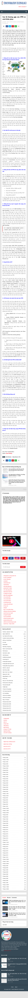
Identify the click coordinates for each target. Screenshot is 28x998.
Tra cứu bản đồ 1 (7, 597)
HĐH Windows (21, 21)
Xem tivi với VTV (7, 748)
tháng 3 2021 (14, 802)
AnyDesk (5, 581)
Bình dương (6, 727)
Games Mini (14, 644)
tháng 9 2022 (14, 789)
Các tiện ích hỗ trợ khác (14, 636)
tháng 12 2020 (14, 808)
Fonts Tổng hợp (7, 579)
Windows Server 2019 (14, 708)
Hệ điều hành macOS (14, 657)
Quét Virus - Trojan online (9, 623)
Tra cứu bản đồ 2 (7, 598)
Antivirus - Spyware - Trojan (14, 631)
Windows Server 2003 (14, 701)
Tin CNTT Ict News (8, 732)
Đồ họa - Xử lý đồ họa (14, 640)
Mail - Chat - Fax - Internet (14, 672)
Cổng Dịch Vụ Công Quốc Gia (10, 575)
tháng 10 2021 (14, 795)
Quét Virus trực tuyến (8, 613)
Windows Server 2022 (14, 710)
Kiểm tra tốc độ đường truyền (10, 621)
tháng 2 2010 (14, 855)
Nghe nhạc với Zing (8, 744)
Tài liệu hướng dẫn (14, 684)
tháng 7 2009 (14, 870)
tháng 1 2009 (14, 882)
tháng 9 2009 (14, 865)
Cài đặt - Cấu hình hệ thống (14, 638)
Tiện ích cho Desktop (14, 695)
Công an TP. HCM (7, 729)
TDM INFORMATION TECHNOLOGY (17, 989)
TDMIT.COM (14, 687)
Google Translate (7, 614)
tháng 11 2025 (14, 759)
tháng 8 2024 (14, 770)
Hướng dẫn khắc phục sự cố (14, 663)
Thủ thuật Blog (14, 693)
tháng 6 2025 (14, 763)
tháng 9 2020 (14, 814)
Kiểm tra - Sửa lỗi (14, 667)
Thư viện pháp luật (8, 589)
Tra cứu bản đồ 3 (7, 600)
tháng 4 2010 (14, 853)
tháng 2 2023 (14, 787)
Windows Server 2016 (14, 706)
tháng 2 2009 (14, 880)
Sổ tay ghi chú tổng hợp (14, 682)
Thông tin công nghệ (14, 689)
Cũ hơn (24, 489)
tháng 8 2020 (14, 816)
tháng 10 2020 (14, 812)
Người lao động (7, 731)
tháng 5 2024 (14, 774)
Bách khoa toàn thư (8, 591)
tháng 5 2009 (14, 874)
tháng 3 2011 (14, 840)
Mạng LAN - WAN (14, 674)
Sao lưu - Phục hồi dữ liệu (14, 680)
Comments (14, 897)
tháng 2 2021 (14, 804)
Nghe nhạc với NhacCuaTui (9, 741)
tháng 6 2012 (14, 833)
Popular (4, 897)
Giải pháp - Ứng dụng (14, 646)
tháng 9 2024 (14, 768)
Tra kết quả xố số (7, 602)
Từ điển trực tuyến (7, 593)
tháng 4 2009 (14, 876)
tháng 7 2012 (14, 831)
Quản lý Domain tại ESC (9, 618)
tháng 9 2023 (14, 778)
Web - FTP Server (14, 699)
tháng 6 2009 (14, 872)
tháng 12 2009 (14, 859)
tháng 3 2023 (14, 785)
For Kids (14, 642)
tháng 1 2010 (14, 857)
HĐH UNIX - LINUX (14, 653)
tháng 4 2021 (14, 800)
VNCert (5, 607)
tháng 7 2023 (14, 780)
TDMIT (5, 21)
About (16, 987)
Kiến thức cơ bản (14, 670)
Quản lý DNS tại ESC (8, 620)
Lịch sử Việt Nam (7, 616)
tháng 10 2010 (14, 844)
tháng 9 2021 (14, 797)
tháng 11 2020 (14, 810)
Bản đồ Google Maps (8, 595)
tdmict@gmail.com (7, 950)
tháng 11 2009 (14, 861)
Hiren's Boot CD (14, 659)
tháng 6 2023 (14, 783)
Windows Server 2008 (14, 704)
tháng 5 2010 (14, 850)
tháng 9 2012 (14, 829)
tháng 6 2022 (14, 791)
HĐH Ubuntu (14, 650)
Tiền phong (6, 725)
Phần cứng (14, 678)
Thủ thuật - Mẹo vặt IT (14, 691)
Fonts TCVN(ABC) (7, 577)
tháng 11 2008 (14, 886)
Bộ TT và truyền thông (8, 609)
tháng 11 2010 (14, 842)
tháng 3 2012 (14, 836)
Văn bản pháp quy (7, 586)
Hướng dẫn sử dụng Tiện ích (14, 665)
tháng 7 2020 (14, 819)
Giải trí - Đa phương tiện (14, 648)
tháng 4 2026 (14, 757)
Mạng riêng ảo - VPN (16, 456)
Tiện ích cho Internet (14, 697)
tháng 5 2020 (14, 823)
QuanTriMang (9, 453)
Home (12, 987)
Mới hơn (3, 489)
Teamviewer (6, 584)
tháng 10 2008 (14, 889)
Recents (9, 897)
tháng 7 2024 (14, 772)
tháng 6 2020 (14, 821)
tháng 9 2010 (14, 846)
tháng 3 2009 (14, 878)
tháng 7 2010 (14, 848)
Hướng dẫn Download (14, 661)
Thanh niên (6, 723)
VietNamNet (6, 718)
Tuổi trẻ (5, 720)
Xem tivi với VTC (7, 746)
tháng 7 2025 (14, 761)
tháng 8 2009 (14, 867)
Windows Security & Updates (10, 611)
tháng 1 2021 (14, 806)
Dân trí (5, 722)
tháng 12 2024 (14, 766)
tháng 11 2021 (14, 793)
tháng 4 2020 (14, 825)
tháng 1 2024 (14, 776)
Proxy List (6, 605)
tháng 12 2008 (14, 884)
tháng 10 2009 (14, 863)
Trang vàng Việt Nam (8, 604)
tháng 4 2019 (14, 827)
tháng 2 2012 (14, 838)
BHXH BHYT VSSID (8, 588)
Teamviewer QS (7, 582)
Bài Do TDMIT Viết (14, 634)
